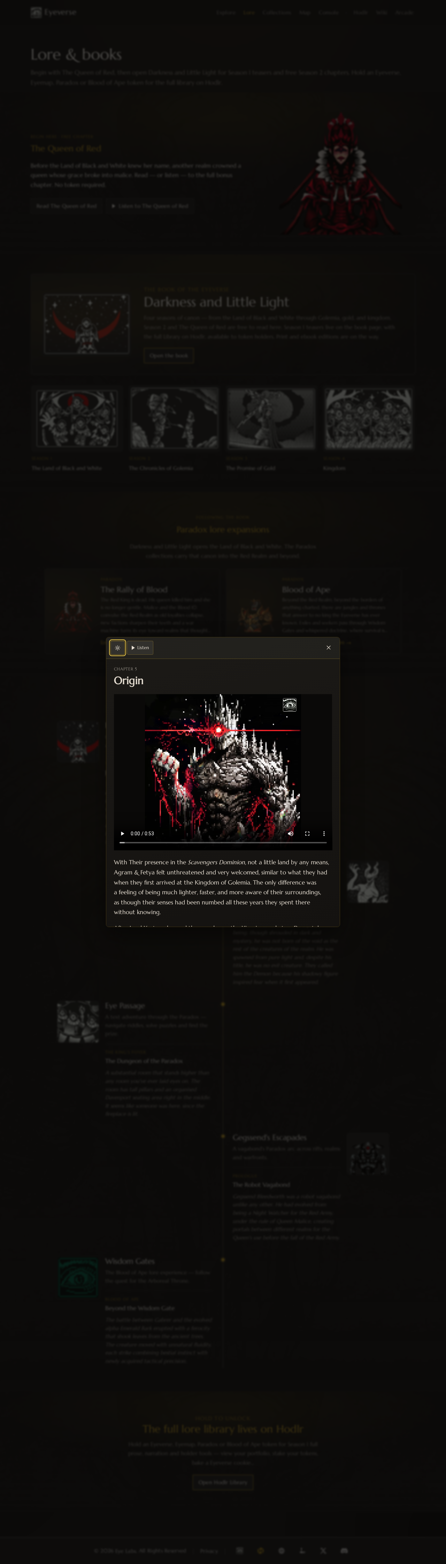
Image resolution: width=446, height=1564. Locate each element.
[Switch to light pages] (117, 648)
